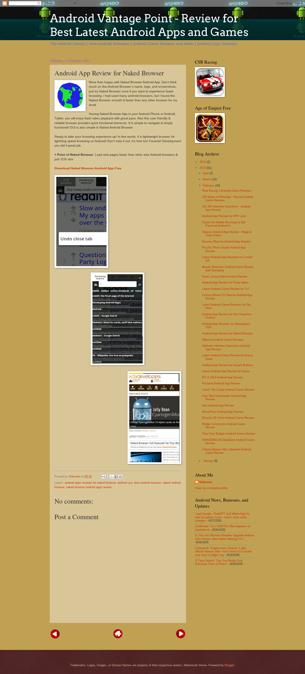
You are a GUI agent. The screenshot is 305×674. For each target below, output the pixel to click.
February (209, 185)
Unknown (205, 482)
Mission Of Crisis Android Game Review (228, 417)
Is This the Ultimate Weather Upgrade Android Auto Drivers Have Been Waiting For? (224, 537)
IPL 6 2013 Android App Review (222, 377)
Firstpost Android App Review (221, 383)
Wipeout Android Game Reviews (223, 339)
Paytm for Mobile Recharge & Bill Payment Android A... (223, 224)
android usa (124, 482)
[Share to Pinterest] (120, 477)
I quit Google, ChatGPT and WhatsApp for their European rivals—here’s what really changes (222, 517)
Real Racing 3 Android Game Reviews (226, 190)
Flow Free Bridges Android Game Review (228, 433)
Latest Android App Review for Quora (226, 371)
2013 (203, 168)
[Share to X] (112, 477)
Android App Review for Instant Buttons (227, 365)
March (207, 179)
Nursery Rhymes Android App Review (226, 241)
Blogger (229, 665)
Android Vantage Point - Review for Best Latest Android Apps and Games (149, 25)
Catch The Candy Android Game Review (228, 389)
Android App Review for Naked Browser (227, 333)
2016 (203, 162)
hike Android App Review (218, 405)
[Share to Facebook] (116, 477)
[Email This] (103, 477)
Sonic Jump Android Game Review (224, 276)
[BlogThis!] (107, 477)
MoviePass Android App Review (222, 411)
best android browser (147, 482)
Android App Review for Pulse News (225, 282)
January (208, 460)
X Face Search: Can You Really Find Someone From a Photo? (218, 562)
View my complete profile (211, 488)
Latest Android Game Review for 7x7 (225, 288)
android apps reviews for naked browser (90, 482)
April (206, 173)
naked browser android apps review (88, 487)
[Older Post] (180, 633)
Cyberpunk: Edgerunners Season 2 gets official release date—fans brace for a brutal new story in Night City (223, 551)
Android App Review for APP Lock (224, 216)
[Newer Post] (55, 633)
